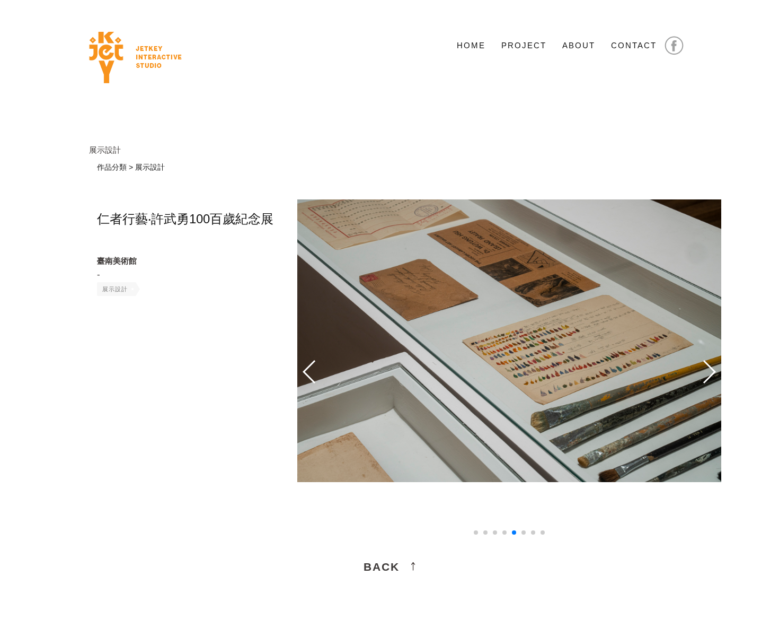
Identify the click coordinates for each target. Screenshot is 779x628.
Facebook (674, 45)
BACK (382, 567)
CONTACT (634, 45)
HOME (471, 45)
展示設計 (115, 289)
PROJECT (523, 45)
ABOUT (578, 45)
